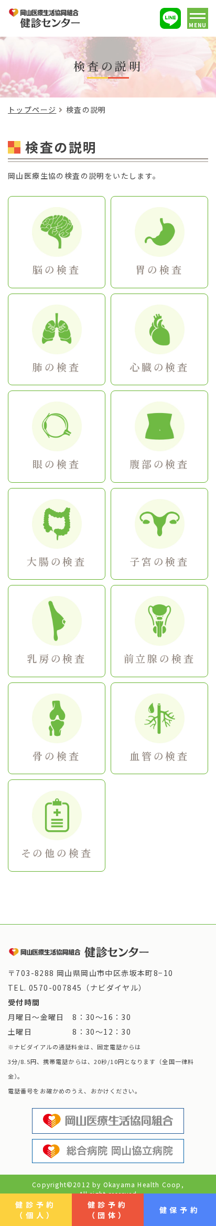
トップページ (32, 109)
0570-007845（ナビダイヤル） (88, 987)
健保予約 (179, 1210)
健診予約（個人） (35, 1209)
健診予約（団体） (108, 1209)
